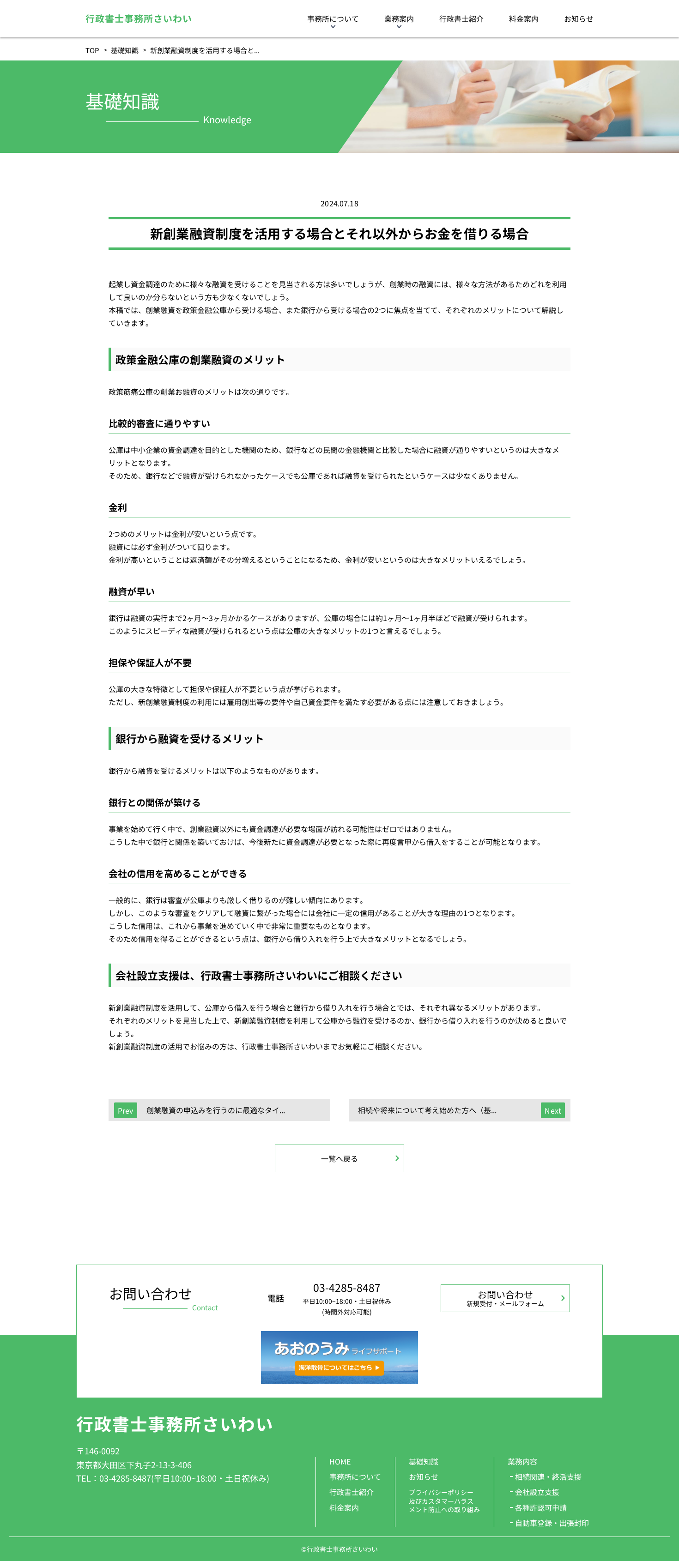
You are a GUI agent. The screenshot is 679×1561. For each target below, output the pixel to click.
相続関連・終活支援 (548, 1476)
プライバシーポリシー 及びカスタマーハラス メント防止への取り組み (444, 1501)
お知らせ (579, 18)
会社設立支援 (537, 1491)
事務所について (333, 18)
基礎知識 (125, 50)
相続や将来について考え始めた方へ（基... (427, 1109)
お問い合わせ (505, 1298)
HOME (340, 1461)
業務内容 (522, 1461)
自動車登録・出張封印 (552, 1522)
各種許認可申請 (541, 1507)
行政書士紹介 (461, 18)
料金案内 (524, 18)
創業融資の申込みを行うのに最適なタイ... (215, 1109)
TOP (92, 50)
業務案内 (399, 18)
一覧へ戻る (339, 1158)
